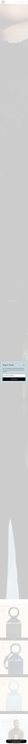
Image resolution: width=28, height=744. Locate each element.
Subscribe (14, 379)
